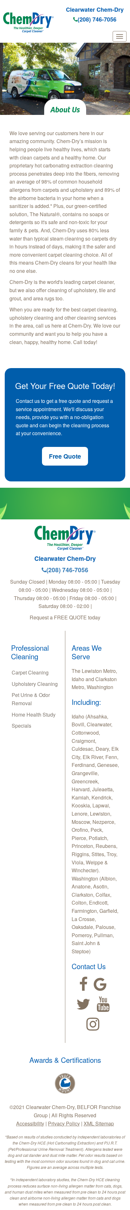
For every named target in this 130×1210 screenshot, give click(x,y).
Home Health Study (34, 714)
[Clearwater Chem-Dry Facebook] (83, 984)
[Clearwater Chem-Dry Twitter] (83, 1004)
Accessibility (30, 1123)
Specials (21, 725)
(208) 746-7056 (97, 19)
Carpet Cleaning (30, 672)
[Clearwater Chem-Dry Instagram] (92, 1024)
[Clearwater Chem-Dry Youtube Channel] (103, 1004)
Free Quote (65, 456)
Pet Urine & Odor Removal (31, 699)
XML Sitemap (99, 1123)
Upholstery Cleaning (35, 683)
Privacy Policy (64, 1123)
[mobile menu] (120, 36)
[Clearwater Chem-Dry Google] (100, 984)
